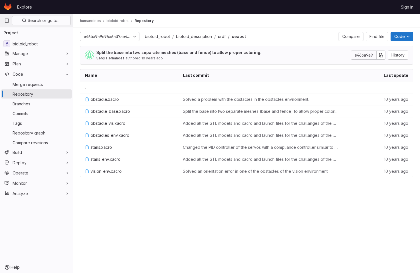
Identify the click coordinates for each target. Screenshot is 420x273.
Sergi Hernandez (110, 58)
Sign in (407, 7)
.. (86, 87)
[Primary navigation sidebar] (6, 20)
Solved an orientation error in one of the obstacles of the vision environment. (256, 171)
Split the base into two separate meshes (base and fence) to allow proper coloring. (178, 52)
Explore (24, 7)
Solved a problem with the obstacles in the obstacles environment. (246, 99)
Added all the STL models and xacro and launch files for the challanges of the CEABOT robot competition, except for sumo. (261, 123)
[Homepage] (8, 6)
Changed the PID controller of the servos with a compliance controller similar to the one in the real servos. (261, 147)
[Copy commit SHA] (380, 55)
